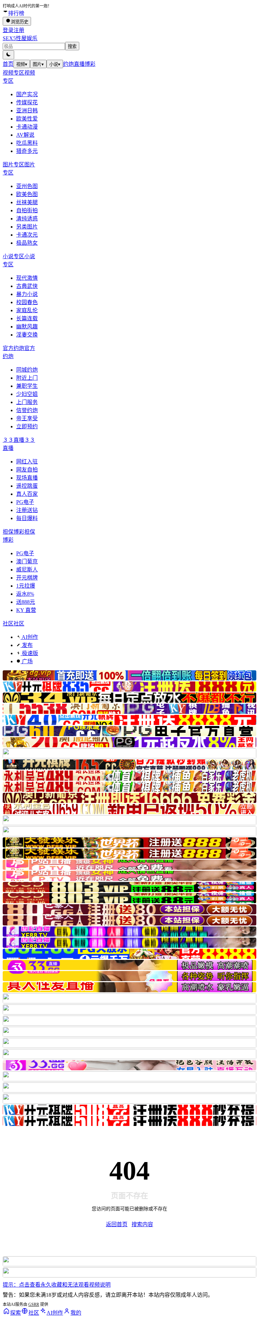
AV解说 (25, 135)
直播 (79, 64)
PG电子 (25, 502)
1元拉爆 (25, 586)
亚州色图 (27, 186)
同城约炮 (27, 370)
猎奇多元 (27, 151)
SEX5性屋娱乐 (20, 38)
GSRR (33, 1304)
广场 (27, 661)
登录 (8, 30)
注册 (18, 30)
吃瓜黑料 (27, 143)
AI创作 (29, 637)
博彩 (90, 64)
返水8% (25, 594)
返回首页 (116, 1224)
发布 (27, 645)
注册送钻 (27, 510)
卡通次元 (27, 235)
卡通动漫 (27, 127)
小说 (54, 64)
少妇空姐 (27, 394)
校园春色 (27, 302)
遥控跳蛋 (27, 486)
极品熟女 (27, 243)
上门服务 (27, 402)
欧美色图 (27, 194)
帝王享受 (27, 418)
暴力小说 (27, 294)
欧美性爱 (27, 119)
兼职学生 (27, 386)
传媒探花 (27, 102)
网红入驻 (27, 461)
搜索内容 (142, 1224)
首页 (8, 64)
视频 (21, 64)
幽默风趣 (27, 326)
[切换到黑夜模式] (8, 54)
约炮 (68, 64)
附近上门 (27, 378)
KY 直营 (26, 610)
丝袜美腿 (27, 202)
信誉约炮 (27, 410)
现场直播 (27, 478)
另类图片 (27, 227)
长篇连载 (27, 318)
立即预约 (27, 426)
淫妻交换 (27, 335)
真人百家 (27, 494)
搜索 (72, 46)
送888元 (25, 602)
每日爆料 (27, 518)
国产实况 (27, 94)
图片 (38, 64)
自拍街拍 (27, 210)
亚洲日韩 (27, 110)
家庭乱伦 (27, 310)
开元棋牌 (27, 578)
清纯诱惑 (27, 218)
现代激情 (27, 278)
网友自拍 (27, 470)
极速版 (29, 653)
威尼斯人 (27, 569)
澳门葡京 (27, 561)
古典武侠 (27, 286)
